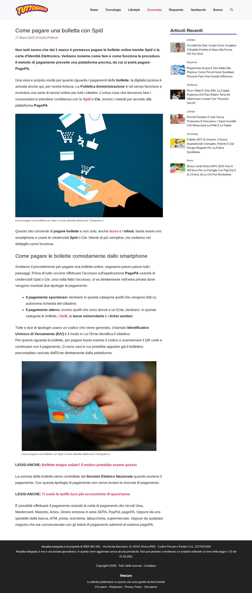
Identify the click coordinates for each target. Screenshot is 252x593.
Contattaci (150, 565)
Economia (154, 9)
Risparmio (176, 9)
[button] (231, 9)
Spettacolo (198, 9)
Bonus (218, 9)
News (94, 9)
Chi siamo (101, 586)
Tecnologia (113, 9)
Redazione (115, 586)
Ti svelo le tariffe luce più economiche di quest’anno (86, 494)
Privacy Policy (133, 586)
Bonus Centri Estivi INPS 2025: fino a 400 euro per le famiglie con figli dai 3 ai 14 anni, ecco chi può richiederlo (211, 170)
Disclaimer (150, 586)
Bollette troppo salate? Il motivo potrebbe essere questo (89, 465)
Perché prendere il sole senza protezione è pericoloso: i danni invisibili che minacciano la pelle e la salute (211, 121)
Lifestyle (134, 9)
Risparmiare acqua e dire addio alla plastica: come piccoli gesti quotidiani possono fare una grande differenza (210, 72)
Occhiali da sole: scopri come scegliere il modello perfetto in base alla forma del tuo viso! (211, 49)
